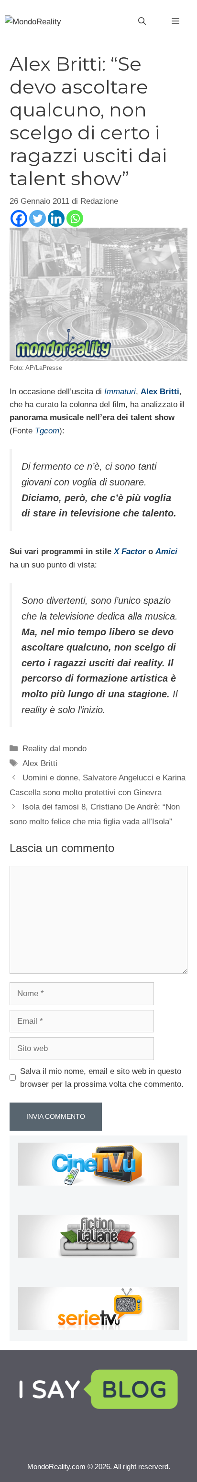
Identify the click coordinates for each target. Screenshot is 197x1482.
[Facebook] (19, 218)
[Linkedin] (56, 218)
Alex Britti (39, 763)
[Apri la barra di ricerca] (142, 21)
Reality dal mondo (54, 748)
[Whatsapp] (74, 218)
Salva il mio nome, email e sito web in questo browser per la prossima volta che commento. (102, 1078)
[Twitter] (37, 218)
